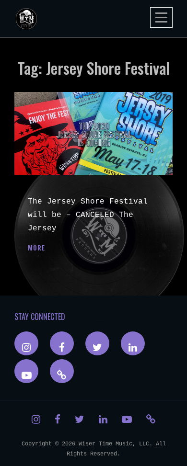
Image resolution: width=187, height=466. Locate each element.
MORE (36, 247)
